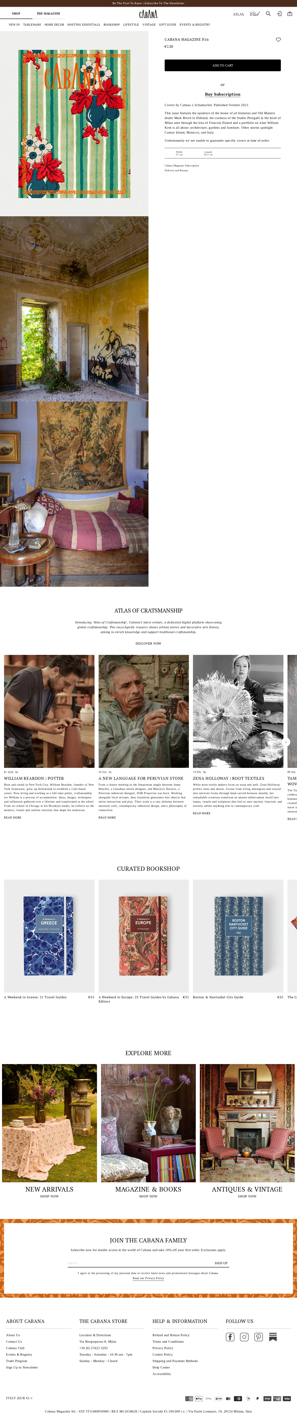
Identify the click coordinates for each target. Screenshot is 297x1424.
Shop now (49, 1196)
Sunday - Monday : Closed (98, 1361)
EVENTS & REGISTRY (195, 24)
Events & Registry (19, 1354)
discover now (149, 643)
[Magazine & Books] (148, 1123)
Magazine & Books (148, 1189)
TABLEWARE (32, 24)
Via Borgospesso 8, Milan (97, 1341)
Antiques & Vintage (247, 1189)
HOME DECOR (54, 24)
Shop (16, 13)
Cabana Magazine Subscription (182, 165)
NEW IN (14, 24)
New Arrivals (49, 1189)
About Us (13, 1335)
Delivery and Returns (176, 170)
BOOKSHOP (112, 24)
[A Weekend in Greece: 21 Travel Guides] (49, 936)
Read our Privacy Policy (148, 1278)
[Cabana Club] (255, 13)
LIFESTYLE (131, 24)
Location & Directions (95, 1335)
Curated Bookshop (148, 869)
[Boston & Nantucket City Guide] (238, 936)
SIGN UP (221, 1263)
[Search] (268, 13)
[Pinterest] (258, 1336)
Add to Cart (222, 65)
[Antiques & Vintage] (247, 1123)
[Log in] (279, 13)
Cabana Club (15, 1348)
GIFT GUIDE (167, 24)
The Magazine (48, 13)
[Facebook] (230, 1336)
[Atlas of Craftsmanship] (238, 13)
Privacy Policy (163, 1348)
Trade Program (16, 1361)
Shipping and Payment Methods (175, 1361)
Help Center (161, 1367)
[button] (11, 742)
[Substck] (273, 1336)
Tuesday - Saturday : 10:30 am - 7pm (105, 1354)
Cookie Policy (163, 1354)
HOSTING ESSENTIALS (83, 24)
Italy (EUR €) (17, 1398)
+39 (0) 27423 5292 (93, 1348)
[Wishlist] (278, 40)
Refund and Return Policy (171, 1335)
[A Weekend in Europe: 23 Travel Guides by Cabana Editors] (144, 936)
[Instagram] (244, 1336)
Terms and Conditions (168, 1341)
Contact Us (14, 1341)
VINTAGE (149, 24)
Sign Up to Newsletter (22, 1367)
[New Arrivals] (49, 1123)
